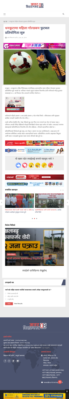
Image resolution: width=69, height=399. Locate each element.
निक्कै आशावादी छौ (13, 294)
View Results (18, 304)
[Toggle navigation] (5, 14)
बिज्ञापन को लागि (9, 355)
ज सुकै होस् (11, 299)
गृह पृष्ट (5, 21)
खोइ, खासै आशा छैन (13, 296)
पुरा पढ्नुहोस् (46, 348)
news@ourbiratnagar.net (53, 382)
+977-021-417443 (48, 370)
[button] (32, 218)
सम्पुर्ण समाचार (20, 355)
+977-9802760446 (48, 372)
